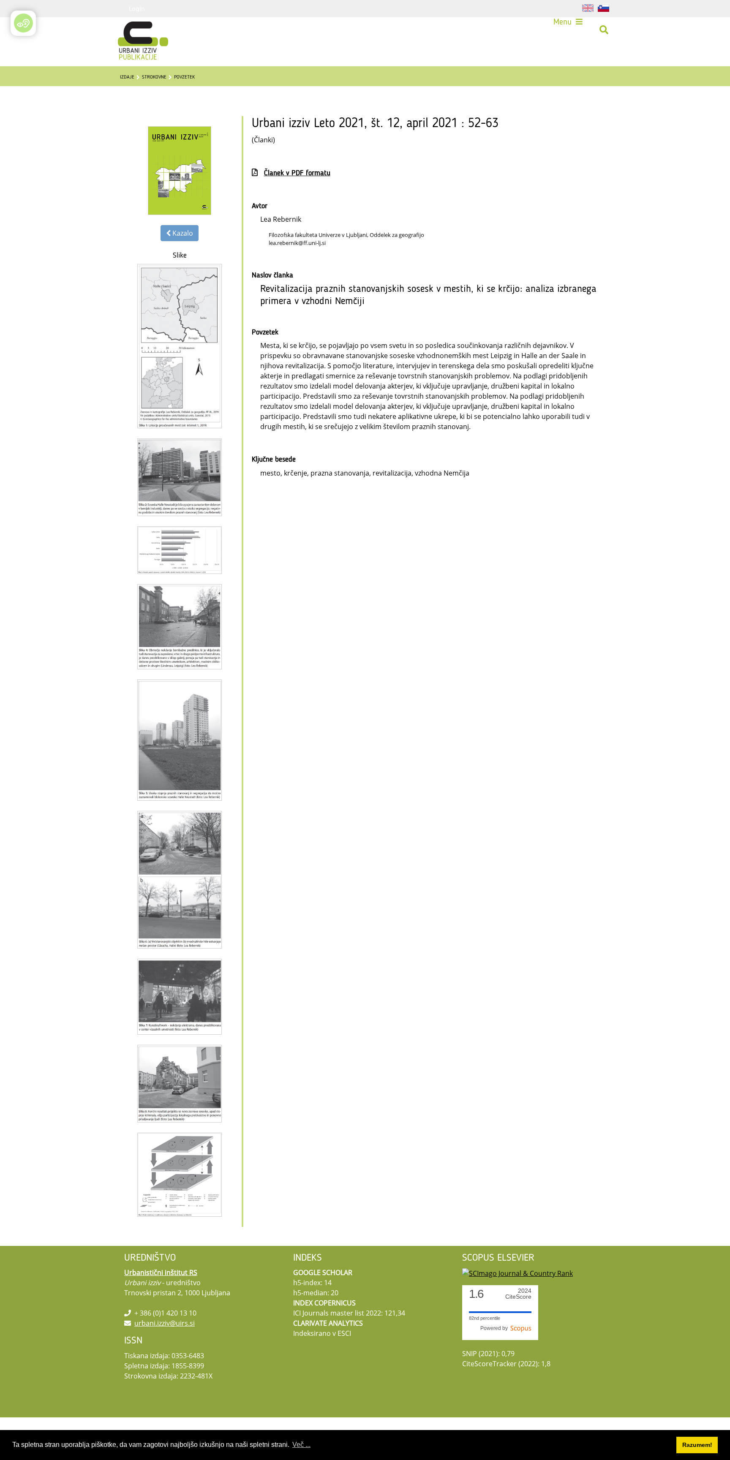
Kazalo (182, 233)
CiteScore (518, 1294)
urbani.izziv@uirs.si (164, 1323)
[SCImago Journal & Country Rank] (517, 1272)
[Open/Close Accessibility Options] (23, 23)
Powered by (495, 1328)
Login (137, 8)
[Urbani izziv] (132, 30)
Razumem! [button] (697, 1444)
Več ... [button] (301, 1444)
